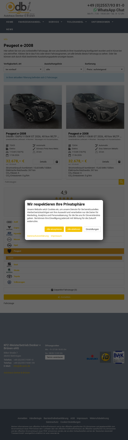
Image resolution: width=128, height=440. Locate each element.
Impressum (56, 236)
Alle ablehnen (73, 229)
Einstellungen (92, 229)
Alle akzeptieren (54, 229)
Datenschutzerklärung (38, 236)
